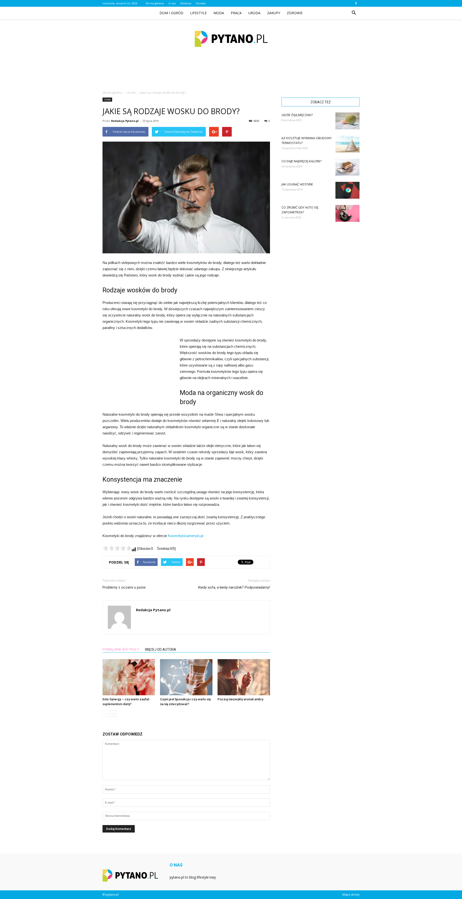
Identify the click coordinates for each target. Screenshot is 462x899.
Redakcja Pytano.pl (125, 121)
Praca (236, 13)
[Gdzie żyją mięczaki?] (347, 120)
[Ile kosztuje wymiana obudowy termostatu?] (347, 144)
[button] (353, 13)
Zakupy (273, 13)
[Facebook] (355, 3)
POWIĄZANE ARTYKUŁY (121, 649)
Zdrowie (294, 13)
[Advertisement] (231, 74)
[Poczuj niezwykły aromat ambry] (244, 677)
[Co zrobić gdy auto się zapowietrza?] (347, 213)
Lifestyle (198, 13)
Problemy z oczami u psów (124, 587)
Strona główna (155, 3)
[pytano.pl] (231, 39)
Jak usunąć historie (297, 184)
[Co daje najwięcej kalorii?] (347, 167)
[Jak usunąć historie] (347, 190)
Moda (218, 13)
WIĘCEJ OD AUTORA (160, 649)
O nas (172, 3)
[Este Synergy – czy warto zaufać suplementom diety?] (129, 677)
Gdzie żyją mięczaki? (297, 115)
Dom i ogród (171, 13)
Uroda (254, 13)
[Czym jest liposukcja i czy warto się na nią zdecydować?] (186, 677)
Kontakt (201, 3)
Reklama (185, 3)
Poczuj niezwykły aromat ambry (240, 699)
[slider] (117, 548)
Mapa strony (350, 894)
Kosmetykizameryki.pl (185, 536)
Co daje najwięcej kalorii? (301, 161)
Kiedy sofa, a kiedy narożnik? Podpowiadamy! (234, 587)
